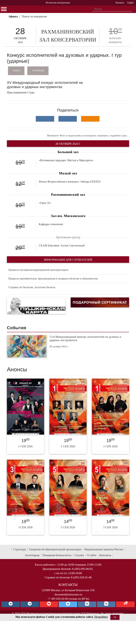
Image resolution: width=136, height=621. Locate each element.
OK (115, 617)
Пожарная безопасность (56, 555)
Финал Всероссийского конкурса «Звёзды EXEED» (70, 181)
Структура (19, 549)
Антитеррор (32, 555)
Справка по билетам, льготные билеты (31, 287)
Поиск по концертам (34, 16)
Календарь (38, 70)
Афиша (13, 16)
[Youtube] (49, 604)
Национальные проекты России (103, 549)
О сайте (91, 555)
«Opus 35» (45, 202)
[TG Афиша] (30, 604)
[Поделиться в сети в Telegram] (67, 119)
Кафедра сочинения (51, 224)
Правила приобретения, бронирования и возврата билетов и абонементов (53, 278)
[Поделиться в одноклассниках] (90, 119)
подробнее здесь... (119, 135)
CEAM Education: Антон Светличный (62, 245)
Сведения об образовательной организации (55, 549)
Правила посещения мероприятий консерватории (38, 269)
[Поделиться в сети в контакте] (45, 119)
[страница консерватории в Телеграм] (10, 604)
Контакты (105, 555)
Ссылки (79, 555)
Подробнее (101, 616)
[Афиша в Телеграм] (125, 604)
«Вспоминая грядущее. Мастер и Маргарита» (66, 160)
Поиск (16, 70)
